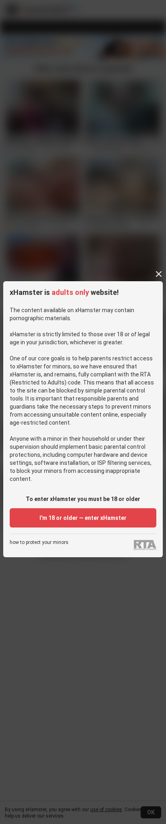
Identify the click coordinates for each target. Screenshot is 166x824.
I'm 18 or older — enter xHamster (83, 518)
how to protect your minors (39, 542)
